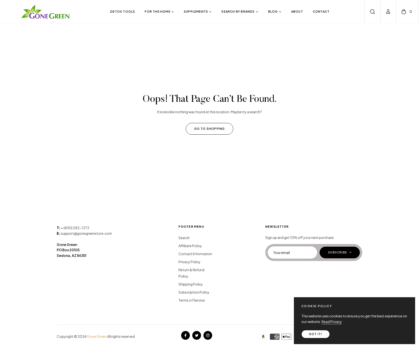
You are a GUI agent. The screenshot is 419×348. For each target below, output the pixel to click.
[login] (388, 11)
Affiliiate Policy (190, 246)
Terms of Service (191, 300)
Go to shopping (209, 128)
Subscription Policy (194, 292)
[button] (372, 12)
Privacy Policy (189, 262)
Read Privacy (332, 321)
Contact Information (195, 254)
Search (184, 237)
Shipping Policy (190, 284)
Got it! (315, 334)
